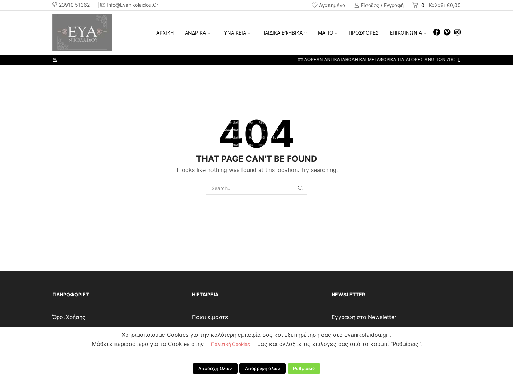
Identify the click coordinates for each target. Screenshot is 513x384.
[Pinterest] (447, 33)
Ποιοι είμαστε (210, 317)
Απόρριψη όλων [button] (262, 368)
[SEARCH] (300, 188)
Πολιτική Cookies (230, 344)
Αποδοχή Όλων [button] (215, 368)
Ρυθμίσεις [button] (304, 368)
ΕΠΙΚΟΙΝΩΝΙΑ (406, 33)
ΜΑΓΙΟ (325, 33)
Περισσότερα (336, 59)
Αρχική (165, 33)
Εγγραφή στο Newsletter (364, 317)
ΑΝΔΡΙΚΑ (195, 33)
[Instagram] (457, 33)
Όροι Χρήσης (69, 317)
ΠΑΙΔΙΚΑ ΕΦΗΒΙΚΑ (282, 33)
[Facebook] (436, 33)
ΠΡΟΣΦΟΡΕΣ (364, 33)
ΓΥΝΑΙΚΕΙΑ (233, 33)
